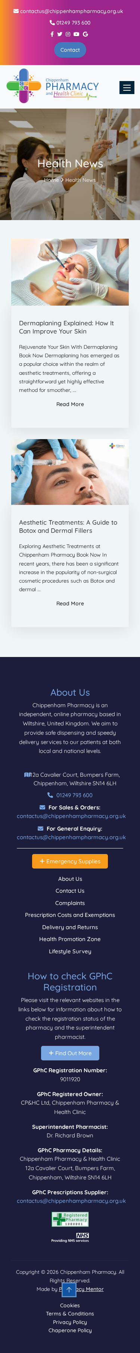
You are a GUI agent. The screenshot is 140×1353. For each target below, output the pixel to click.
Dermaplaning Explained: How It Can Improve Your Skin (66, 327)
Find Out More (73, 1053)
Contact (70, 49)
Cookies (70, 1305)
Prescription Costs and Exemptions (70, 914)
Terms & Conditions (70, 1313)
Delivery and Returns (70, 927)
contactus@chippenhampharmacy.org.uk (71, 11)
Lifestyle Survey (70, 951)
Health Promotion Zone (70, 939)
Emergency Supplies (72, 861)
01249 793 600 (72, 22)
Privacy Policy (70, 1322)
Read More (70, 404)
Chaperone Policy (70, 1330)
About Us (70, 878)
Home (51, 180)
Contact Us (70, 890)
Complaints (70, 902)
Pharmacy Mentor (81, 1289)
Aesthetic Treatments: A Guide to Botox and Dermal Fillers (68, 526)
